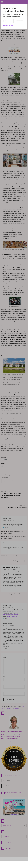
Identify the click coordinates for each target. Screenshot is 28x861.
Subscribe (19, 21)
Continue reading (8, 25)
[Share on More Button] (14, 859)
